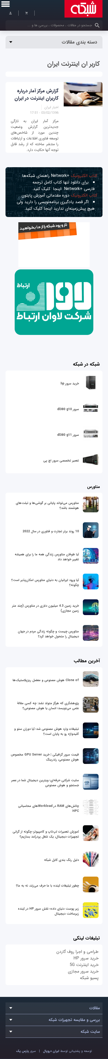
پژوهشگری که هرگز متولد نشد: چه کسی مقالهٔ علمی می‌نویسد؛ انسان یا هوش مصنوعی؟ (48, 706)
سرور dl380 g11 (68, 434)
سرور (26, 1051)
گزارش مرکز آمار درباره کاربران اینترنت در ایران (36, 94)
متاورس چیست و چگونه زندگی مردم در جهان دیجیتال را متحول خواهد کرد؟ (48, 634)
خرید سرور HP (86, 958)
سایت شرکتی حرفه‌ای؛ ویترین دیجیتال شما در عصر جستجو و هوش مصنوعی (45, 783)
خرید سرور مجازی (83, 971)
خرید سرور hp (70, 383)
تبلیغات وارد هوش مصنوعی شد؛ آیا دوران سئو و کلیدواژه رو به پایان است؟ (46, 731)
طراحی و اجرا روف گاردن (77, 951)
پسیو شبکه (89, 978)
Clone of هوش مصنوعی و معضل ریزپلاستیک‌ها (46, 680)
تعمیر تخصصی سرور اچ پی (61, 460)
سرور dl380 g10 (68, 409)
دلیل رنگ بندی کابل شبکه (61, 859)
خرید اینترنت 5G (84, 965)
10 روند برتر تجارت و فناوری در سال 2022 (51, 531)
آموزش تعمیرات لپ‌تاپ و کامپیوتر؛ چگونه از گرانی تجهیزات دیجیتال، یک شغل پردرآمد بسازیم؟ (46, 834)
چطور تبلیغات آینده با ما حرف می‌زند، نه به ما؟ (47, 885)
